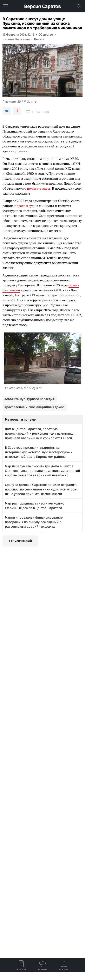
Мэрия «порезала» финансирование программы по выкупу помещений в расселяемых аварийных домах (34, 521)
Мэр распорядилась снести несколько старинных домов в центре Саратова (34, 505)
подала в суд (24, 205)
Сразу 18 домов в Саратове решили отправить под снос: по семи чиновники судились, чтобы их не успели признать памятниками (41, 489)
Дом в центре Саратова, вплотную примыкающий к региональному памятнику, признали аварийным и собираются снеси (39, 433)
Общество (46, 34)
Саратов (42, 6)
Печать (39, 39)
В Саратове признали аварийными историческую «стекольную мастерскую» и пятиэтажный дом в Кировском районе (39, 452)
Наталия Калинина (16, 39)
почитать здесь (39, 188)
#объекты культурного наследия (30, 399)
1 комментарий (20, 541)
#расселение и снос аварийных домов (35, 407)
